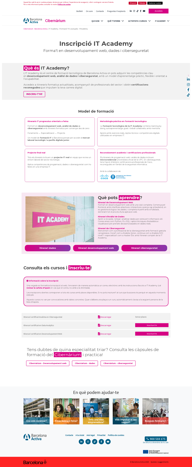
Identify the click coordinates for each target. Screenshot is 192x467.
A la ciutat (80, 435)
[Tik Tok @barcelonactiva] (137, 11)
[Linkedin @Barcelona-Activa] (131, 11)
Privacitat (101, 435)
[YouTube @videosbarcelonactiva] (144, 11)
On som (89, 11)
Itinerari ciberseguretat (144, 248)
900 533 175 (157, 439)
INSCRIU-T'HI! (34, 94)
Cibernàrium (55, 20)
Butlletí (79, 11)
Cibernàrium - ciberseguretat (118, 363)
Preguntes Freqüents (116, 11)
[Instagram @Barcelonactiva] (134, 11)
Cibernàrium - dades (85, 363)
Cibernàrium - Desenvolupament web (47, 363)
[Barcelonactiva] (33, 20)
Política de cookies (64, 4)
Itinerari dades (47, 248)
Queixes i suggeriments (159, 462)
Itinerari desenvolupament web (96, 248)
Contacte (100, 11)
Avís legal (91, 435)
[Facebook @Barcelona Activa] (140, 11)
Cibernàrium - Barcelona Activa (36, 29)
